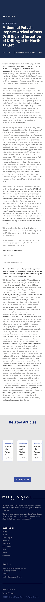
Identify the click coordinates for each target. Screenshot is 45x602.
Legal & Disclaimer (9, 589)
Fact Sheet (6, 543)
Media (4, 552)
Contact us (6, 555)
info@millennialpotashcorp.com (15, 245)
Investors (5, 540)
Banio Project (7, 537)
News (4, 549)
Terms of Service (8, 593)
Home (4, 532)
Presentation (6, 546)
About (4, 535)
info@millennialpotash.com (12, 577)
